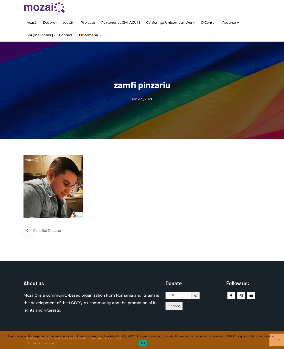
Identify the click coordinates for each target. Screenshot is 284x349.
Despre (49, 23)
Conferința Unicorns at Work (170, 23)
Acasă (32, 23)
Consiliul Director (47, 231)
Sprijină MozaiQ (40, 35)
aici (273, 336)
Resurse (229, 23)
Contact (66, 35)
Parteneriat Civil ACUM (120, 23)
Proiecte (88, 23)
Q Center (208, 23)
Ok (143, 342)
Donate (174, 306)
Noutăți (68, 23)
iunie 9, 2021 (142, 99)
